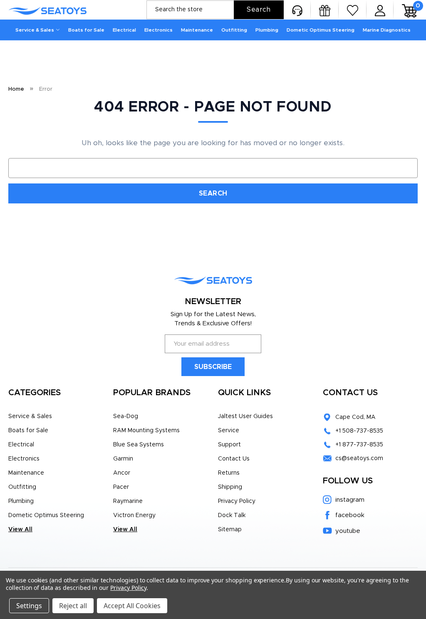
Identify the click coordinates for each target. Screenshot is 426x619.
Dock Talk (231, 515)
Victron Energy (134, 515)
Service (228, 430)
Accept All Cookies (132, 605)
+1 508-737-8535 (359, 431)
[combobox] (215, 9)
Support (229, 445)
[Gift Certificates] (325, 9)
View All (20, 529)
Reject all (73, 605)
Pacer (121, 487)
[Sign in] (380, 9)
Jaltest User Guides (245, 416)
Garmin (123, 459)
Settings (29, 605)
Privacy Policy (236, 501)
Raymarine (128, 501)
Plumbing (266, 29)
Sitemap (230, 529)
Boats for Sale (86, 29)
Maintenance (197, 29)
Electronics (158, 29)
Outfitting (234, 29)
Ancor (121, 473)
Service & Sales (34, 29)
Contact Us (234, 459)
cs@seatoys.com (359, 458)
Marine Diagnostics (387, 29)
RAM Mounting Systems (146, 430)
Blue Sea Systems (138, 445)
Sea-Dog (125, 416)
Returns (229, 473)
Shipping (230, 487)
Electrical (124, 29)
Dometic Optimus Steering (320, 29)
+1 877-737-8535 (359, 445)
